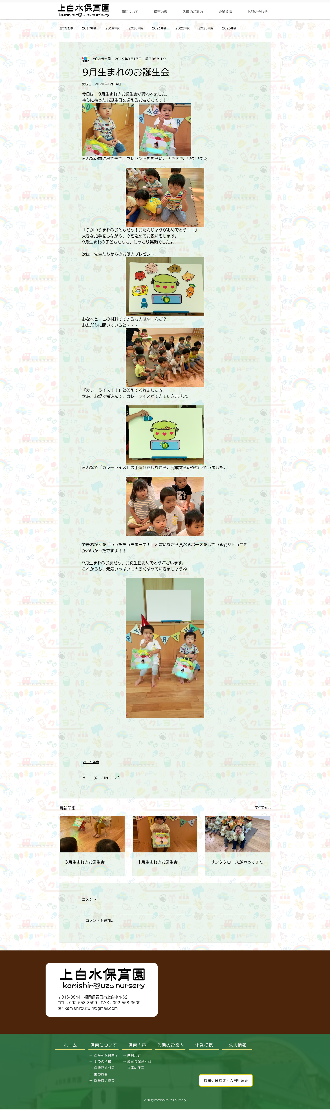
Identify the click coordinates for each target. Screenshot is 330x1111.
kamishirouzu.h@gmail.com (91, 1008)
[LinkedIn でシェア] (106, 777)
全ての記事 (66, 28)
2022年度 (182, 28)
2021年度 (159, 28)
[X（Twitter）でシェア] (95, 777)
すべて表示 (263, 807)
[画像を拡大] (108, 129)
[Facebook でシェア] (84, 777)
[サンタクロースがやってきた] (237, 834)
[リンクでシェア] (117, 777)
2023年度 (206, 28)
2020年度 (136, 28)
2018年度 (112, 28)
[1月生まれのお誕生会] (165, 834)
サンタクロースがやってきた (237, 862)
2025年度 (229, 28)
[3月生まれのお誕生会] (92, 834)
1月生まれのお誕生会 (158, 862)
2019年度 (89, 28)
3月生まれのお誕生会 (85, 862)
